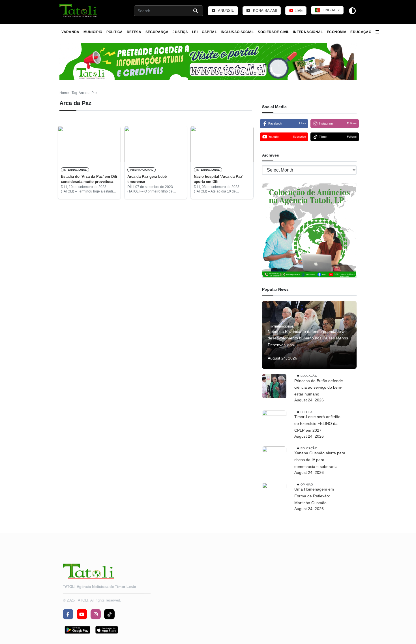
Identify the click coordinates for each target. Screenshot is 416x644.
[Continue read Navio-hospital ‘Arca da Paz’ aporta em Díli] (222, 144)
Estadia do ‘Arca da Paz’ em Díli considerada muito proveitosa (89, 179)
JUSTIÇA (180, 32)
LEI (195, 32)
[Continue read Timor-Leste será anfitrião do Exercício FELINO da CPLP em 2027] (274, 422)
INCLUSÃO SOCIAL (237, 32)
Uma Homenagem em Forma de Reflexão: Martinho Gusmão (314, 496)
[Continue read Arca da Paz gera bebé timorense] (155, 144)
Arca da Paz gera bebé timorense (147, 179)
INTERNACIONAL (308, 32)
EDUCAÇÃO (360, 32)
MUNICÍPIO (92, 32)
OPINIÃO (307, 484)
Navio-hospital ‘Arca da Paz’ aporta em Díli (218, 179)
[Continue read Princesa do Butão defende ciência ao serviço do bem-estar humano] (274, 386)
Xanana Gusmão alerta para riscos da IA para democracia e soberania (319, 460)
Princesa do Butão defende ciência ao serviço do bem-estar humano (318, 387)
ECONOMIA (336, 32)
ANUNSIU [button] (225, 10)
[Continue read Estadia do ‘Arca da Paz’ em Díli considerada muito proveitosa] (89, 144)
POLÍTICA (114, 32)
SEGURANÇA (157, 32)
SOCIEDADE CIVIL (273, 32)
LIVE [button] (298, 10)
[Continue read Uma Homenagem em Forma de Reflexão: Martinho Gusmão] (274, 495)
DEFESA (134, 32)
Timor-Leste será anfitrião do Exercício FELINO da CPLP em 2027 (317, 423)
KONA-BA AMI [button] (264, 10)
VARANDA (70, 32)
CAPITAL (209, 32)
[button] (78, 10)
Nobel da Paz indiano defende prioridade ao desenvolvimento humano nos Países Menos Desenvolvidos (308, 338)
